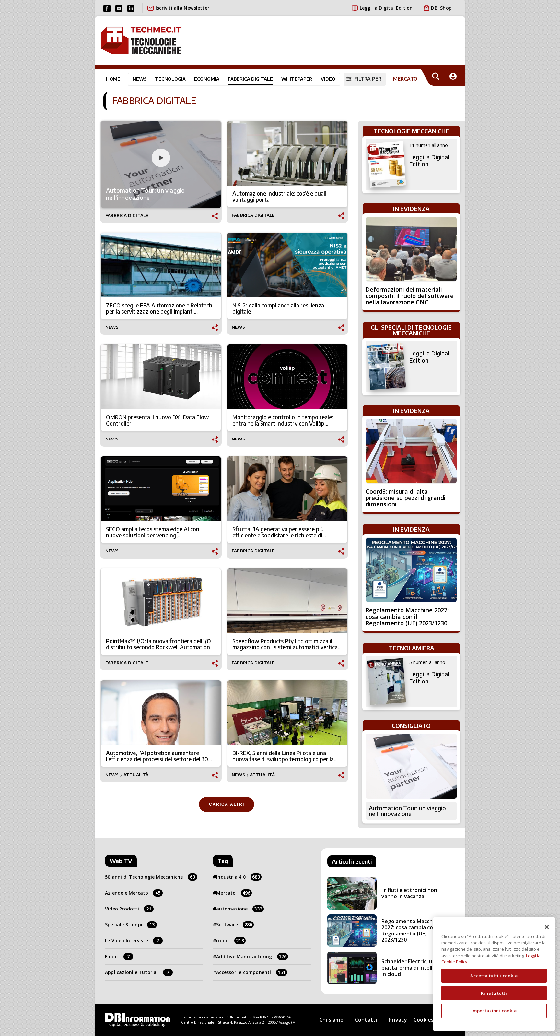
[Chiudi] (547, 927)
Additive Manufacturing (251, 956)
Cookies (424, 1019)
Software (234, 925)
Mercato (233, 893)
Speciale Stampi (130, 925)
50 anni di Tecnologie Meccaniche (150, 877)
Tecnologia (170, 79)
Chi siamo (331, 1019)
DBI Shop (441, 8)
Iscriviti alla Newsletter (182, 8)
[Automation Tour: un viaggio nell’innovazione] (411, 766)
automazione (239, 909)
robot (230, 940)
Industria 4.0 (238, 877)
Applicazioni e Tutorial (137, 972)
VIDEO (328, 79)
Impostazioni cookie (494, 1011)
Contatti (366, 1019)
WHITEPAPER (296, 79)
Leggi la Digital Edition (386, 8)
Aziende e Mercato (133, 893)
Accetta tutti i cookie (494, 976)
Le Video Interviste (132, 940)
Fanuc (117, 956)
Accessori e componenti (251, 972)
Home (113, 79)
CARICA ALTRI (226, 804)
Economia (206, 79)
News (139, 79)
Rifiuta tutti (494, 993)
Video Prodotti (128, 909)
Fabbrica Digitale (250, 79)
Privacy (398, 1019)
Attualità (136, 775)
